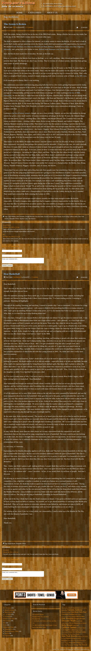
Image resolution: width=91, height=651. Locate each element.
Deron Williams (72, 616)
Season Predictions (9, 610)
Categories (34, 12)
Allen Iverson (64, 608)
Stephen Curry (24, 218)
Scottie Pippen (65, 642)
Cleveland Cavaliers (67, 614)
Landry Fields (76, 625)
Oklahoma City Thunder (83, 636)
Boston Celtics (83, 608)
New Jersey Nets (65, 634)
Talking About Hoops (8, 627)
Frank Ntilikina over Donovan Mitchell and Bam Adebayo (33, 47)
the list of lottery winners (21, 113)
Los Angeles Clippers (81, 627)
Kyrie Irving (65, 216)
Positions (7, 633)
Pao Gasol (63, 638)
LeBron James (73, 216)
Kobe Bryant (57, 216)
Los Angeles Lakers (68, 630)
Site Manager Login (69, 649)
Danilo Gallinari (78, 614)
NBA (14, 27)
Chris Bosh (74, 612)
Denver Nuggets (64, 616)
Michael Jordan (81, 632)
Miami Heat (71, 632)
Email (3, 253)
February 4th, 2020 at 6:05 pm (10, 552)
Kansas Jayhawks (65, 623)
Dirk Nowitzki (20, 216)
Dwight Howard (29, 216)
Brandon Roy (64, 610)
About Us (52, 12)
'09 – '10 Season (7, 608)
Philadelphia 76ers (66, 640)
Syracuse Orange (72, 645)
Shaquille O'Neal (14, 218)
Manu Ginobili (64, 632)
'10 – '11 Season (7, 614)
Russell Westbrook (81, 640)
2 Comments (29, 27)
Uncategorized (17, 277)
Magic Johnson (79, 630)
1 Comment (34, 277)
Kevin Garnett (82, 623)
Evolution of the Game (8, 618)
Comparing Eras (9, 629)
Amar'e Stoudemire (73, 608)
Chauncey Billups (65, 612)
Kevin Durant (73, 623)
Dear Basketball (12, 274)
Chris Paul (82, 612)
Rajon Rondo (74, 640)
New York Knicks (69, 636)
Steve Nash (64, 645)
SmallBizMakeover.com (85, 649)
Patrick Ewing (70, 638)
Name (3, 249)
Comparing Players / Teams (11, 631)
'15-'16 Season (6, 616)
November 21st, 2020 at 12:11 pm (11, 236)
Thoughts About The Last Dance (40, 616)
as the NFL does (81, 76)
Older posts (8, 584)
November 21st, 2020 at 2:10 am (11, 227)
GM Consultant (6, 620)
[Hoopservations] (18, 4)
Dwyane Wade (39, 216)
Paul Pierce (78, 638)
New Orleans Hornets (74, 634)
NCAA (4, 625)
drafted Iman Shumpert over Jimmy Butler (54, 49)
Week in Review (9, 612)
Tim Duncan (31, 218)
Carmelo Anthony (75, 610)
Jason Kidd (79, 621)
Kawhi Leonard (48, 216)
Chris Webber (12, 216)
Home (19, 12)
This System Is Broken (15, 24)
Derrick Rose (80, 616)
